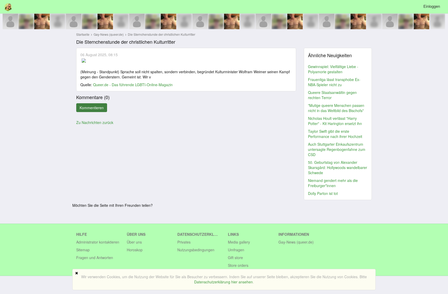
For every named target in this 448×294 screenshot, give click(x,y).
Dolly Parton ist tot (323, 193)
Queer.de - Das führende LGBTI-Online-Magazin (133, 84)
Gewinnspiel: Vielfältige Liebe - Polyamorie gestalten (333, 69)
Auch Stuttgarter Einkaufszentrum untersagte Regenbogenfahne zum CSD (336, 149)
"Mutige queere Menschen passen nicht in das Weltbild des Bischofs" (336, 108)
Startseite (82, 34)
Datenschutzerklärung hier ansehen (223, 281)
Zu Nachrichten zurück (94, 122)
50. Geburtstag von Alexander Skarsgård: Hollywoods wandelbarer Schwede (337, 167)
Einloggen (431, 6)
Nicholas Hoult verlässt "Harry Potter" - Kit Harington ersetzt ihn (335, 121)
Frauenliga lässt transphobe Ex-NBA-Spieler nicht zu (334, 82)
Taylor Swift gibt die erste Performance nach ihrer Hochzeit (335, 134)
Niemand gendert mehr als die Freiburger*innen (333, 183)
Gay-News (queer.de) (109, 34)
